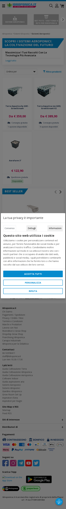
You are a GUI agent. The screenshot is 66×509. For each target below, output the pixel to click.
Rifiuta (33, 291)
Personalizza (33, 282)
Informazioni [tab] (55, 228)
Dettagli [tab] (32, 228)
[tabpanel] (33, 250)
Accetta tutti (33, 273)
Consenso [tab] (10, 228)
